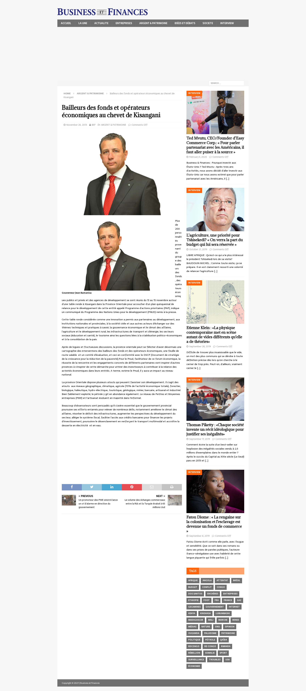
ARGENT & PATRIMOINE (153, 23)
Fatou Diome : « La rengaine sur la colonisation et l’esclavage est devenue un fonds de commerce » (214, 524)
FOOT (206, 600)
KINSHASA (205, 613)
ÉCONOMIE (194, 666)
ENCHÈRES (212, 594)
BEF (93, 125)
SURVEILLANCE (196, 659)
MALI (210, 620)
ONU (217, 626)
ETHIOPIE (193, 600)
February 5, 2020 (198, 157)
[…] (227, 179)
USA (227, 659)
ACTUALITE (101, 23)
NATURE (205, 626)
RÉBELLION (194, 653)
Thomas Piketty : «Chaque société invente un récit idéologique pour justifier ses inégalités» (215, 429)
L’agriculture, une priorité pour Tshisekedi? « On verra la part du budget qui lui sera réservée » (214, 240)
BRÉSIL (236, 580)
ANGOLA (207, 580)
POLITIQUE (194, 640)
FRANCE (228, 600)
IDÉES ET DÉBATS (185, 23)
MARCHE (222, 620)
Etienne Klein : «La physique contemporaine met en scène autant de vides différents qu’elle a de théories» (214, 334)
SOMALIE (210, 653)
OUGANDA (193, 633)
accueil (66, 23)
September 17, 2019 (199, 439)
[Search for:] (226, 83)
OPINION (229, 626)
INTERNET (234, 607)
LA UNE (82, 23)
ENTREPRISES (124, 23)
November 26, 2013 (76, 125)
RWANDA (225, 646)
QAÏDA (223, 640)
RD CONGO (210, 646)
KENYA (191, 613)
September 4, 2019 (199, 536)
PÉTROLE (210, 640)
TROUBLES (214, 659)
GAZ (239, 600)
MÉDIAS (192, 626)
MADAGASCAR (195, 620)
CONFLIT (207, 587)
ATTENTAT (222, 580)
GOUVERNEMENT (215, 607)
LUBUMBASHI (223, 613)
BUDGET (192, 587)
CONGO (221, 587)
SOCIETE (208, 23)
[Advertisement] (153, 53)
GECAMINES (194, 607)
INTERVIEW (227, 23)
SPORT (223, 653)
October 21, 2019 (198, 249)
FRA (217, 600)
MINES (235, 620)
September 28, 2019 (200, 346)
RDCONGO (193, 646)
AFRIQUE (193, 580)
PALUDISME (210, 633)
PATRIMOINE (228, 633)
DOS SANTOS (195, 594)
